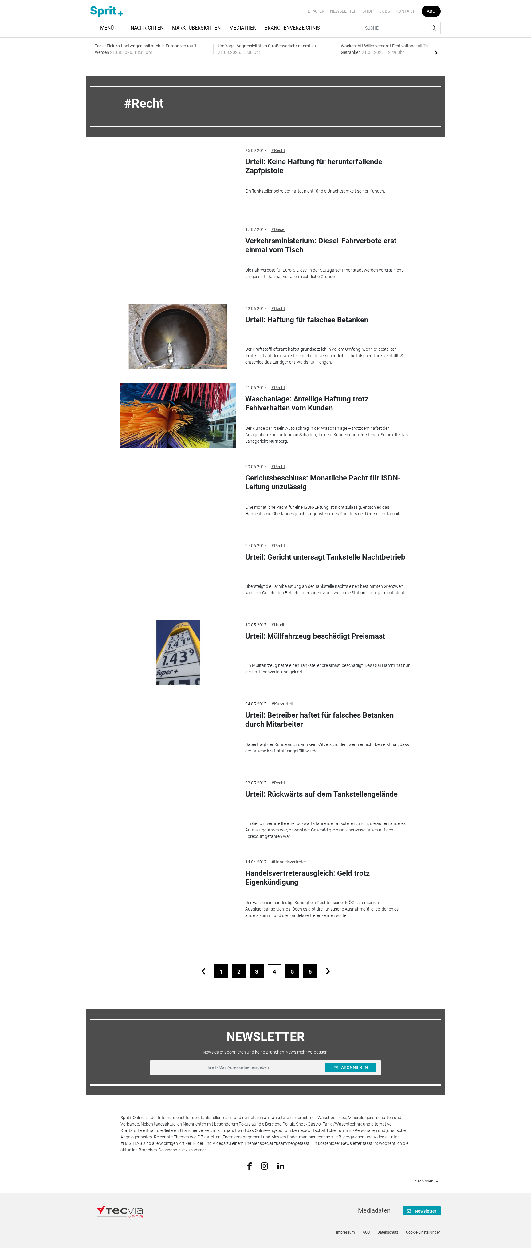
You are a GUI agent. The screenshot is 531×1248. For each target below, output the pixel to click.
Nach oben (424, 1181)
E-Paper (316, 11)
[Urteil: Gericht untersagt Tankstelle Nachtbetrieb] (178, 573)
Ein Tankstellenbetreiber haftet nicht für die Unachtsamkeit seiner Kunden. (315, 191)
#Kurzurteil (282, 703)
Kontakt (405, 11)
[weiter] (328, 971)
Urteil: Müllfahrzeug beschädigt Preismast (315, 636)
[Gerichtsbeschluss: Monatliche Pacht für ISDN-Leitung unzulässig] (178, 494)
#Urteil (277, 624)
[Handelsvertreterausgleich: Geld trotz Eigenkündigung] (178, 890)
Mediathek (242, 28)
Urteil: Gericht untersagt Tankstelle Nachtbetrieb (325, 557)
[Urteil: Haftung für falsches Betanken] (178, 336)
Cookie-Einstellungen (423, 1232)
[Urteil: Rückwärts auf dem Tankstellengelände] (178, 810)
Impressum (345, 1232)
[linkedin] (280, 1165)
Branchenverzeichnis (292, 28)
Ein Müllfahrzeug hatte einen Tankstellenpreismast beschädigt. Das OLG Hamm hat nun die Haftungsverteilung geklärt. (328, 668)
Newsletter (343, 11)
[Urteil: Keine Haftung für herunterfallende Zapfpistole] (178, 178)
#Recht (278, 150)
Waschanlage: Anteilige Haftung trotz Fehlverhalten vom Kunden (306, 403)
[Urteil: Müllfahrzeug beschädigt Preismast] (178, 652)
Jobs (384, 11)
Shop (368, 11)
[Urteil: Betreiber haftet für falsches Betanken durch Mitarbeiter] (178, 731)
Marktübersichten (196, 28)
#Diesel (278, 229)
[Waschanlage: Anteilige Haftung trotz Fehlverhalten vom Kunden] (178, 415)
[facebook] (249, 1165)
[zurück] (203, 971)
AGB (366, 1232)
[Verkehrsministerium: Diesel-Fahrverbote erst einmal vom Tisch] (178, 257)
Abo (431, 11)
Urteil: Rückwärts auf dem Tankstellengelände (321, 794)
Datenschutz (387, 1232)
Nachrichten (147, 28)
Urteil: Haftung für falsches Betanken (306, 320)
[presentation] (436, 52)
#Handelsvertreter (288, 861)
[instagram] (264, 1165)
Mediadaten (374, 1210)
